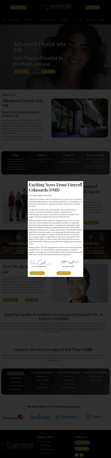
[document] (55, 229)
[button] (81, 183)
